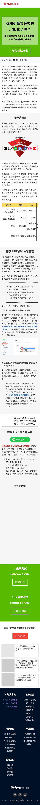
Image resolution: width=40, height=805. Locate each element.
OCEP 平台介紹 (30, 699)
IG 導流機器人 (10, 744)
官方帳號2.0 (28, 66)
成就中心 (29, 716)
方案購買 (10, 768)
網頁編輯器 (29, 706)
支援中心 (29, 744)
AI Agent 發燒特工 (10, 699)
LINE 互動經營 (10, 734)
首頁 (3, 60)
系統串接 (10, 751)
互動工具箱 (29, 703)
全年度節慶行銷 (30, 737)
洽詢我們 (20, 636)
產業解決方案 (10, 747)
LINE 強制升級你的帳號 (18, 395)
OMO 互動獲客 (10, 741)
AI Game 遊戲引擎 (10, 703)
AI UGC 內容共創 (10, 706)
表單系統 (29, 710)
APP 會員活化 (10, 737)
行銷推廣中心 (30, 720)
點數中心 (29, 713)
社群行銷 (23, 60)
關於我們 (10, 765)
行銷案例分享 (30, 734)
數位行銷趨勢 (12, 60)
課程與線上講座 (30, 741)
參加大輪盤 (20, 611)
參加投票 (20, 582)
